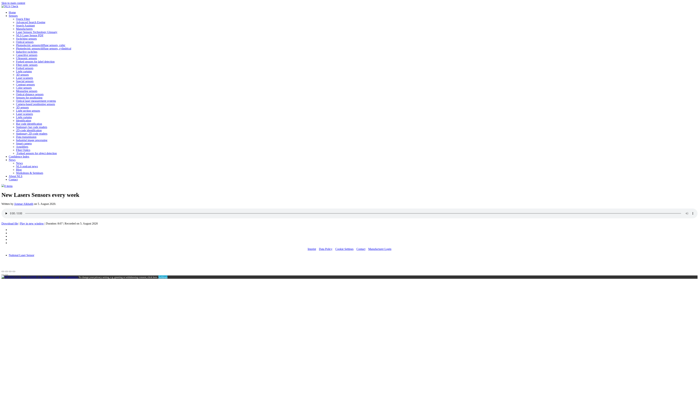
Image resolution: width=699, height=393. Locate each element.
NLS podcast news (27, 166)
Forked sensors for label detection (35, 61)
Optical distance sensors (30, 94)
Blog (19, 169)
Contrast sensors (25, 84)
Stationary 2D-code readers (31, 133)
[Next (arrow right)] (6, 274)
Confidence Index (19, 156)
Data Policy (325, 249)
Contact (13, 179)
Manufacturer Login (379, 249)
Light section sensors (28, 110)
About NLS (15, 176)
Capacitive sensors (26, 55)
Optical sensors (24, 41)
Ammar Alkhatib (23, 203)
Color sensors (24, 87)
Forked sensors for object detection (36, 153)
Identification (23, 120)
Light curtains (24, 71)
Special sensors (24, 81)
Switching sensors (26, 38)
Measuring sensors (26, 91)
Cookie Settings (344, 249)
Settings (162, 277)
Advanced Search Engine (30, 22)
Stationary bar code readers (31, 127)
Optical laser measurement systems (36, 100)
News (12, 159)
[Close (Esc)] (2, 271)
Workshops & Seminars (29, 172)
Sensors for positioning (29, 97)
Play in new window (32, 223)
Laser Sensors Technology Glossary (36, 32)
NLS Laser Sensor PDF (30, 35)
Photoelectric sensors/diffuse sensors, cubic (40, 45)
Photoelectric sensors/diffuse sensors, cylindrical (43, 48)
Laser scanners (24, 78)
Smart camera (24, 143)
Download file (9, 223)
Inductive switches (26, 51)
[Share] (6, 271)
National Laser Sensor (21, 255)
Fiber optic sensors (26, 64)
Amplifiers (22, 146)
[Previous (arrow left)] (2, 274)
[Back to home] (9, 6)
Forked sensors (24, 68)
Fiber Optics (23, 150)
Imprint (312, 249)
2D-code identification (29, 130)
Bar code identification (29, 123)
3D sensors (22, 74)
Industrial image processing (31, 140)
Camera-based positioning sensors (35, 104)
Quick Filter (23, 19)
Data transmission (26, 136)
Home (12, 12)
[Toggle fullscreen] (10, 271)
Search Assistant (25, 25)
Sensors (13, 15)
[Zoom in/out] (13, 271)
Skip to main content (13, 3)
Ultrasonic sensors (26, 58)
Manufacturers (24, 28)
